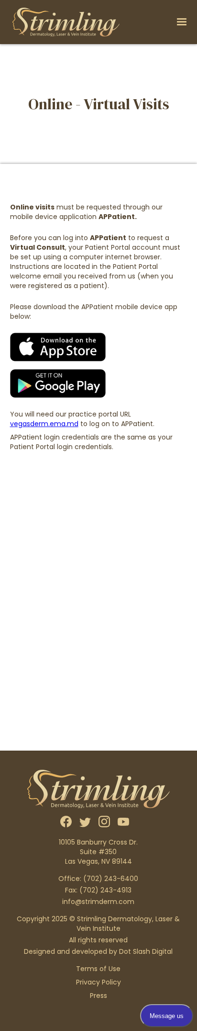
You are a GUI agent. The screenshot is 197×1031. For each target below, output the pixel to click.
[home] (64, 22)
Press (98, 995)
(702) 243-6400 (110, 878)
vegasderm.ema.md (44, 424)
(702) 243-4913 (105, 890)
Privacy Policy (98, 982)
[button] (181, 22)
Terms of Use (98, 968)
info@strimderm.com (98, 901)
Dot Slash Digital (146, 951)
